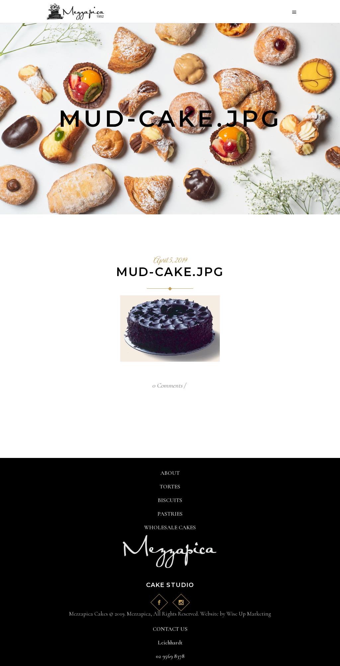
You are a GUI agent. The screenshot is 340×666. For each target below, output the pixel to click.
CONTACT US (170, 629)
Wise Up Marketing (248, 613)
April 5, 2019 (170, 261)
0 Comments (167, 385)
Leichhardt (170, 642)
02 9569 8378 (170, 656)
